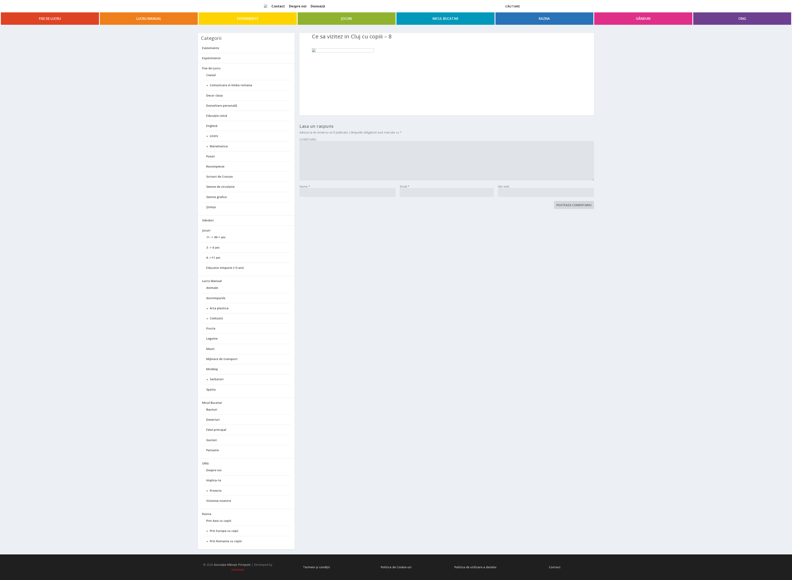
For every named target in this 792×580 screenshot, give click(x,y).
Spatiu (211, 389)
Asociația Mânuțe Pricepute (232, 565)
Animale (212, 288)
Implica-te (213, 480)
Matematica (219, 146)
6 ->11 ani (213, 258)
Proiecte (216, 491)
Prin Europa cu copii (224, 531)
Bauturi (211, 409)
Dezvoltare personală (221, 105)
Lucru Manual (148, 18)
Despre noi (297, 6)
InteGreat (237, 570)
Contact (278, 6)
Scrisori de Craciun (219, 176)
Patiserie (212, 450)
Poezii (210, 156)
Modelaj (212, 369)
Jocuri (346, 18)
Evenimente (210, 48)
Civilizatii (216, 318)
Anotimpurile (215, 298)
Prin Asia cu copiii (218, 521)
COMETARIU (307, 139)
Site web (503, 186)
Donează (318, 6)
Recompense (215, 166)
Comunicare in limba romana (231, 85)
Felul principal (216, 430)
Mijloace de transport (222, 359)
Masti (210, 349)
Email (404, 186)
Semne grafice (216, 197)
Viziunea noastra (218, 501)
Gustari (211, 440)
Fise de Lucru (50, 18)
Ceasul (211, 75)
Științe (211, 207)
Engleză (211, 126)
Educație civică (216, 116)
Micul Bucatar (445, 18)
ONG (742, 18)
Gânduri (643, 18)
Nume (304, 186)
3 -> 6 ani (212, 247)
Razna (544, 18)
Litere (214, 136)
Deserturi (213, 420)
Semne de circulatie (220, 187)
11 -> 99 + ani (215, 237)
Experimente (247, 18)
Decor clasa (214, 95)
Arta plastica (219, 308)
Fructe (210, 328)
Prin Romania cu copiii (226, 541)
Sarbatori (217, 379)
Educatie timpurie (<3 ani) (225, 268)
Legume (212, 338)
